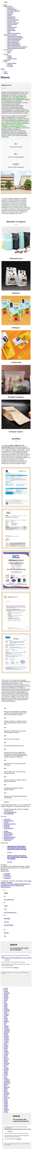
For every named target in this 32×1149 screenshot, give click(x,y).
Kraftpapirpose (8, 832)
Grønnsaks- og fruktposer (13, 33)
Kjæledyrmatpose (8, 834)
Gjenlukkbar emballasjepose (20, 884)
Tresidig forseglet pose (10, 823)
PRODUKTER (8, 6)
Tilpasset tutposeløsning (13, 40)
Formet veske (10, 28)
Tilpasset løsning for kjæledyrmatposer (17, 46)
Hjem (5, 5)
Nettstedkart (9, 882)
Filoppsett (9, 64)
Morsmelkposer (11, 18)
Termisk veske (7, 835)
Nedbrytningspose (12, 27)
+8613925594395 (8, 925)
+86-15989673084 (9, 813)
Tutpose (13, 885)
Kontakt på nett (5, 870)
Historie (9, 55)
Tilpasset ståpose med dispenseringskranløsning (13, 43)
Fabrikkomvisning (12, 58)
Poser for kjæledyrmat (13, 20)
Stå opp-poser (10, 8)
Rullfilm (9, 15)
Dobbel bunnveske (12, 24)
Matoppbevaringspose (13, 23)
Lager (8, 31)
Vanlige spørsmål (11, 63)
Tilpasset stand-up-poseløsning (15, 37)
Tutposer (9, 25)
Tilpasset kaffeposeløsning (14, 39)
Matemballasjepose (6, 887)
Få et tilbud (10, 66)
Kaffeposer (10, 14)
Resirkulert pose (19, 885)
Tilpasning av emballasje (10, 34)
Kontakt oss (7, 60)
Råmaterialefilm (11, 30)
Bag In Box (10, 12)
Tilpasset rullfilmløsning (13, 45)
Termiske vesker (11, 21)
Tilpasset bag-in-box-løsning (14, 36)
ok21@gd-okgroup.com (10, 812)
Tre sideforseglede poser (13, 11)
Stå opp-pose (7, 819)
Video (8, 52)
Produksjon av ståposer (7, 884)
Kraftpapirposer (11, 17)
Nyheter (9, 51)
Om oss (6, 54)
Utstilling (9, 57)
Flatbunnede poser (12, 9)
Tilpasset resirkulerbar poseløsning (16, 48)
